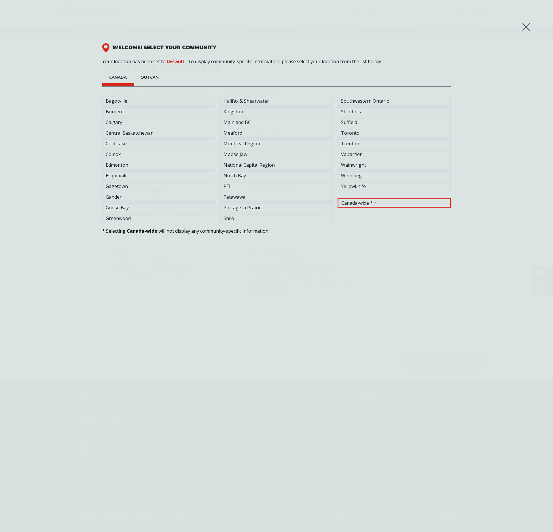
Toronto (350, 133)
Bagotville (116, 101)
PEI (227, 186)
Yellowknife (353, 186)
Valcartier (351, 154)
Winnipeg (351, 175)
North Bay (235, 175)
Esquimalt (116, 175)
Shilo (229, 218)
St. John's (351, 111)
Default (176, 61)
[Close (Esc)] (526, 27)
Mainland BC (237, 122)
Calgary (114, 122)
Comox (113, 154)
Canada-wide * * (358, 203)
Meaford (233, 133)
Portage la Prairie (243, 207)
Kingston (233, 111)
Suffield (349, 122)
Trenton (350, 143)
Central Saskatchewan (130, 133)
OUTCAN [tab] (150, 77)
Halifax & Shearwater (246, 101)
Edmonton (117, 165)
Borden (114, 111)
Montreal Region (242, 143)
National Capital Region (249, 165)
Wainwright (353, 165)
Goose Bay (117, 207)
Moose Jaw (235, 154)
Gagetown (117, 186)
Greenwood (118, 218)
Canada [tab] (118, 77)
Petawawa (234, 197)
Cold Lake (116, 143)
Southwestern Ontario (365, 101)
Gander (114, 197)
